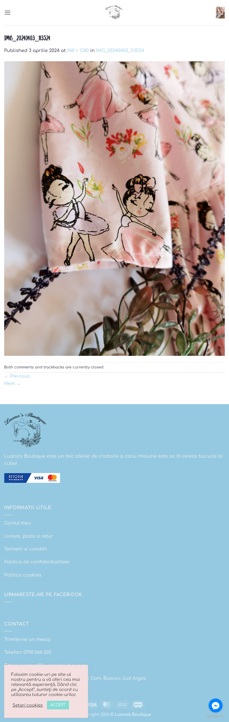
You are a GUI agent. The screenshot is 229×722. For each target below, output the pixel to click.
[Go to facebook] (216, 705)
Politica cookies (22, 575)
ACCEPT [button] (58, 705)
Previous (17, 376)
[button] (7, 12)
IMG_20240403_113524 (120, 50)
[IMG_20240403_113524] (114, 208)
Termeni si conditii (25, 549)
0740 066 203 (37, 652)
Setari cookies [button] (28, 705)
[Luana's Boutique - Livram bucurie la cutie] (114, 12)
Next (12, 383)
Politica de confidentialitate (36, 562)
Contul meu (17, 523)
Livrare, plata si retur (28, 536)
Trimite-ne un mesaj (27, 639)
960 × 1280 (78, 50)
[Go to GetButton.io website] (216, 716)
